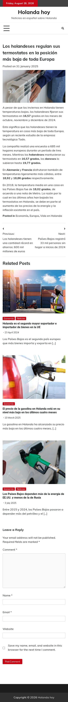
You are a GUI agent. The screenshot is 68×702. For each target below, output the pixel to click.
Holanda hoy (34, 12)
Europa (34, 215)
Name (7, 595)
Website (8, 629)
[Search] (62, 28)
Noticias (21, 318)
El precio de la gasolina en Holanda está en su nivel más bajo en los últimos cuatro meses (31, 410)
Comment (10, 549)
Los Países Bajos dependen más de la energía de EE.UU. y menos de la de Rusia (33, 495)
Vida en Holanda (51, 215)
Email (7, 612)
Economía (22, 215)
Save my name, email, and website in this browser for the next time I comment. (35, 647)
